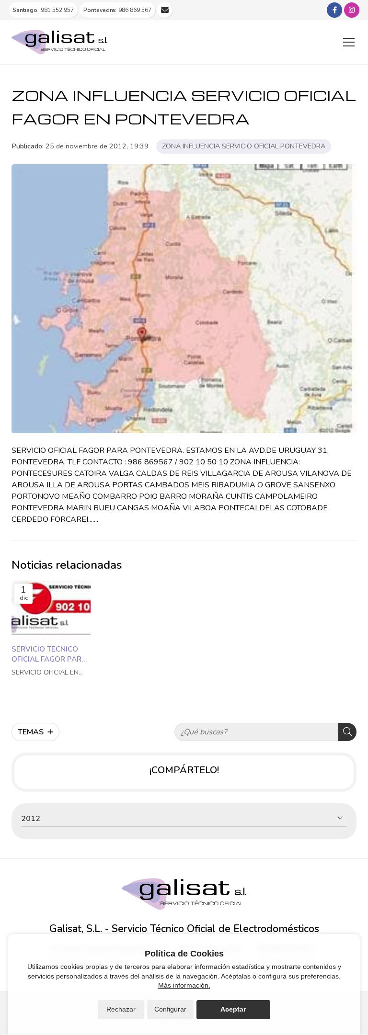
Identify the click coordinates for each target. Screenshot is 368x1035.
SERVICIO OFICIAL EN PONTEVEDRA (45, 672)
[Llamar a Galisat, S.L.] (164, 10)
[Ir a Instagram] (351, 10)
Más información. (184, 985)
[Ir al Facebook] (334, 10)
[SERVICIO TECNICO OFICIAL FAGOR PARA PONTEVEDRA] (51, 610)
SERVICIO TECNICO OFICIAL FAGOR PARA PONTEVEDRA (49, 654)
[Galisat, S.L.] (59, 42)
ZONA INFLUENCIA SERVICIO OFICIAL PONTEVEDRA (243, 146)
